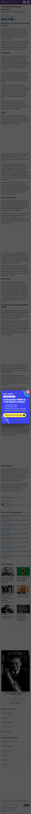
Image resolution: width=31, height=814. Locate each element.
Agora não (5, 420)
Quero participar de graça (13, 415)
